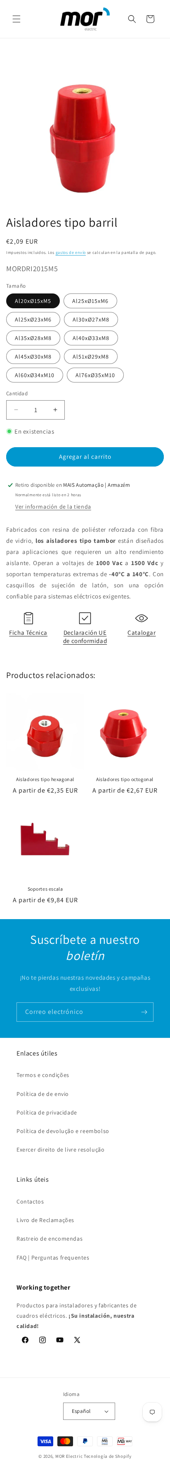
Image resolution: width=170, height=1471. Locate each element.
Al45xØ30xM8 (33, 356)
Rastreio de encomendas (50, 1238)
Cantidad (17, 393)
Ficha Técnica (28, 632)
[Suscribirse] (144, 1012)
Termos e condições (43, 1075)
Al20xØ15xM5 (33, 301)
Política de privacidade (47, 1112)
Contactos (30, 1201)
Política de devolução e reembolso (63, 1131)
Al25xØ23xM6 (33, 319)
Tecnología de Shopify (108, 1456)
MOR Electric (69, 1456)
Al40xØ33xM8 (91, 338)
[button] (16, 19)
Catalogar (142, 632)
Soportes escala (45, 889)
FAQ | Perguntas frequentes (53, 1257)
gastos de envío (71, 252)
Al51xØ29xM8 (91, 356)
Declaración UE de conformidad (85, 637)
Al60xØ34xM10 (34, 375)
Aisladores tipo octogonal (124, 779)
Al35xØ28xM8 (33, 338)
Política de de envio (43, 1094)
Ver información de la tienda (53, 506)
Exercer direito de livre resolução (60, 1149)
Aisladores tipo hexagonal (45, 779)
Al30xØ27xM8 (91, 319)
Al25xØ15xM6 (90, 301)
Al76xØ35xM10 (95, 375)
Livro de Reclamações (45, 1220)
